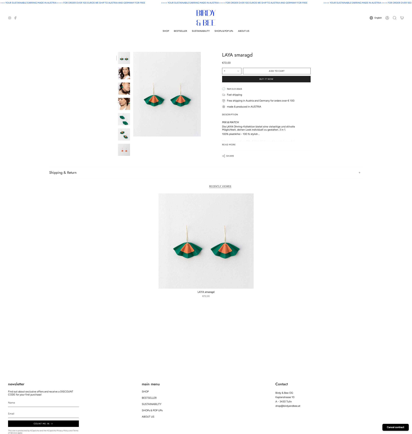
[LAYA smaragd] (206, 241)
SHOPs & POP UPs (152, 410)
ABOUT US (148, 416)
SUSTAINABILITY (151, 404)
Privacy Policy (62, 430)
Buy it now (266, 79)
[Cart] (402, 18)
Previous (133, 94)
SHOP (145, 391)
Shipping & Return (62, 172)
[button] (165, 31)
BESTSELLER (149, 397)
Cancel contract (395, 427)
